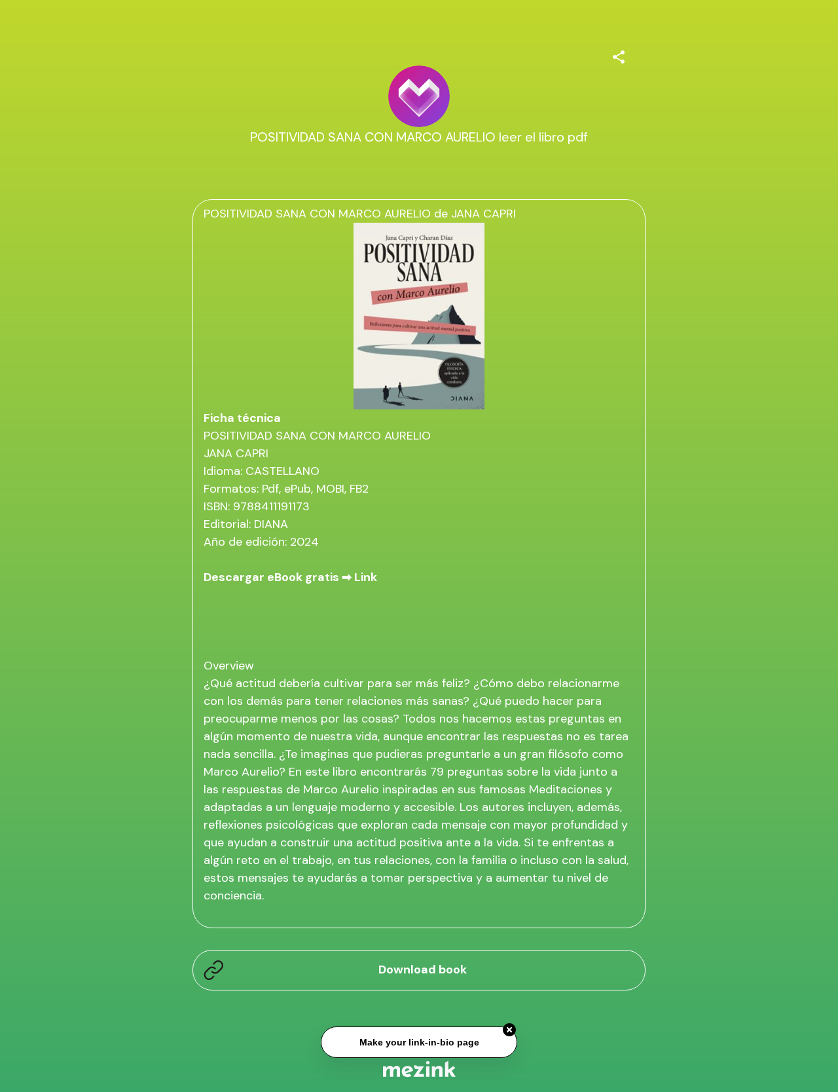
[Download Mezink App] (419, 1069)
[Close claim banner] (509, 1028)
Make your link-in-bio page (419, 1041)
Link (365, 577)
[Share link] (619, 55)
